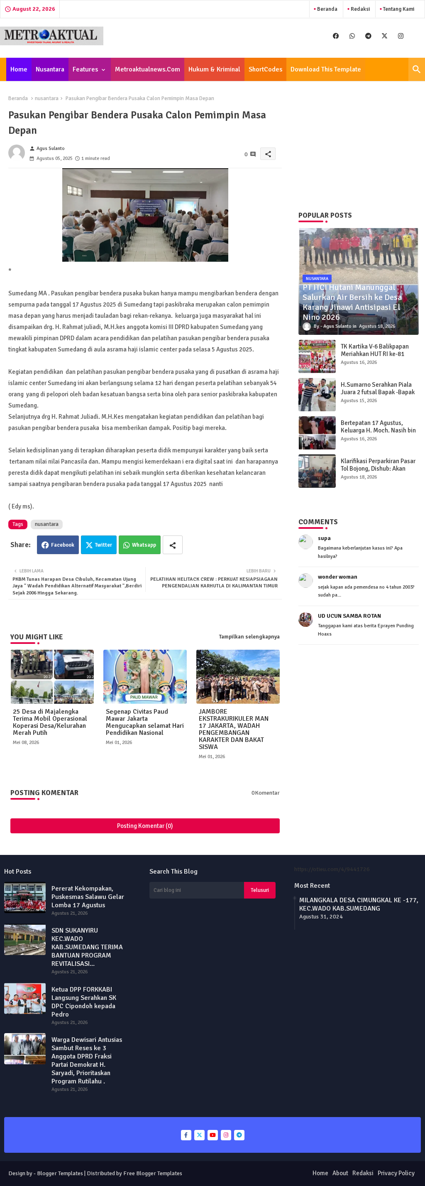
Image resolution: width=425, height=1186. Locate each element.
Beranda (326, 9)
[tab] (19, 69)
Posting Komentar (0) (145, 826)
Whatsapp (144, 545)
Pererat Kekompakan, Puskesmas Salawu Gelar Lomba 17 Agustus (87, 896)
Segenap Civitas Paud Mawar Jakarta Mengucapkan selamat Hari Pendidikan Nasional (145, 722)
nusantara (47, 98)
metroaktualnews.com (147, 69)
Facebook (62, 545)
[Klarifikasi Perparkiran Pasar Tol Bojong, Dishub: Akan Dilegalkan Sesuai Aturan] (317, 471)
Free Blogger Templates (152, 1173)
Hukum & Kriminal (214, 69)
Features (85, 69)
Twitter (103, 545)
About (340, 1173)
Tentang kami (398, 9)
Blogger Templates (60, 1173)
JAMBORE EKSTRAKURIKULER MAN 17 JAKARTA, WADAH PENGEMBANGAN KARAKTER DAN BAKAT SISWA (234, 729)
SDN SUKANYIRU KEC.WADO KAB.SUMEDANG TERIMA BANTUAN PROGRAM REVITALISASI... (87, 947)
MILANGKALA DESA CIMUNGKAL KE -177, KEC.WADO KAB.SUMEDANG (358, 904)
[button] (416, 69)
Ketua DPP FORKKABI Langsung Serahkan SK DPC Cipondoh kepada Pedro (83, 1002)
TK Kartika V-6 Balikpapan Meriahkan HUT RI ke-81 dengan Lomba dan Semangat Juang (375, 358)
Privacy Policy (396, 1173)
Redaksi (359, 9)
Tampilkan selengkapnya (249, 637)
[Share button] (173, 544)
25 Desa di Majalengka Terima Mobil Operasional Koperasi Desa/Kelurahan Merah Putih (50, 722)
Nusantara (50, 69)
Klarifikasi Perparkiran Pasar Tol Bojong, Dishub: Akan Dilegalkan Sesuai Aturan (378, 468)
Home (18, 69)
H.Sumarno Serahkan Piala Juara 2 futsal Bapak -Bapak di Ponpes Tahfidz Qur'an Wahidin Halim (378, 396)
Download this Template (326, 69)
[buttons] (336, 35)
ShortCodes (265, 69)
